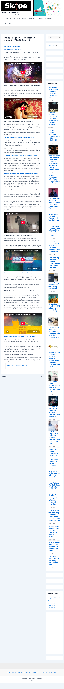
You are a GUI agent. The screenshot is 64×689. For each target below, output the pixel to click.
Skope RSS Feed (52, 603)
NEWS (18, 672)
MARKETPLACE (36, 672)
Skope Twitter (51, 605)
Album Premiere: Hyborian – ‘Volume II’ (17, 365)
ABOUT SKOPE (45, 672)
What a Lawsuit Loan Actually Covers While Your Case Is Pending (54, 546)
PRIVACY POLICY (53, 672)
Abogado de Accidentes (54, 665)
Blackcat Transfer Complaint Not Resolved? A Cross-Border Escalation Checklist (53, 118)
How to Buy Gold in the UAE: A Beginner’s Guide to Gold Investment (54, 308)
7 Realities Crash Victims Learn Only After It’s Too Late (53, 560)
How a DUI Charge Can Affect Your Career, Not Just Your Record (54, 179)
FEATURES (13, 672)
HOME (8, 672)
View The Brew (51, 607)
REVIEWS (23, 672)
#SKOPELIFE (29, 672)
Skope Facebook (52, 600)
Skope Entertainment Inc (10, 12)
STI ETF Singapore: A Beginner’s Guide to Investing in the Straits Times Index (54, 437)
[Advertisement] (56, 633)
